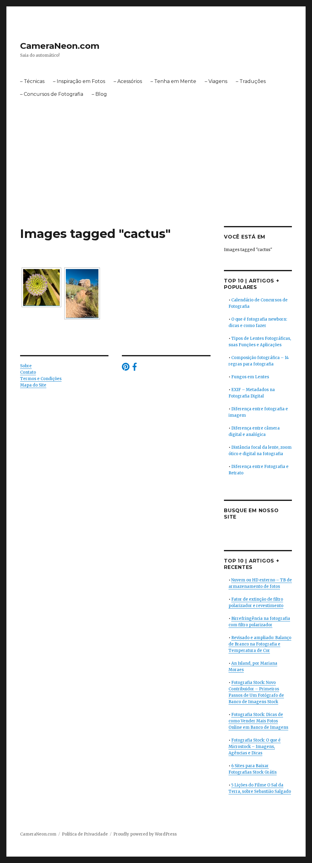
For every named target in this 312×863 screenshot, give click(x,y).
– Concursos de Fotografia (51, 94)
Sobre (26, 366)
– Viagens (216, 81)
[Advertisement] (157, 181)
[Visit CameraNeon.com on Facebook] (134, 368)
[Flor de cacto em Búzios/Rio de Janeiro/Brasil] (41, 287)
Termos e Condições (41, 378)
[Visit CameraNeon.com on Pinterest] (125, 368)
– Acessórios (128, 81)
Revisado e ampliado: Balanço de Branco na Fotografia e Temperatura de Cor (260, 644)
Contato (28, 372)
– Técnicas (32, 81)
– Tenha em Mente (173, 81)
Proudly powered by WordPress (145, 834)
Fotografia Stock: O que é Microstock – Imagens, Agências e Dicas (255, 747)
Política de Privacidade (85, 834)
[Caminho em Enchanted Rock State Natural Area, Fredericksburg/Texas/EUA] (82, 293)
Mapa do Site (33, 385)
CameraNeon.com (59, 46)
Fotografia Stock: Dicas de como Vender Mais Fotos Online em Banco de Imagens (258, 721)
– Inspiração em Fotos (79, 81)
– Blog (99, 94)
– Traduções (251, 81)
